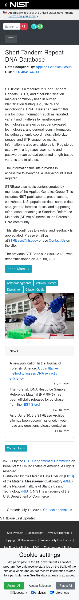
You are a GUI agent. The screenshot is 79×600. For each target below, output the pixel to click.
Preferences (61, 592)
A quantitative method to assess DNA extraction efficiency (34, 373)
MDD (69, 476)
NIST (26, 491)
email (63, 509)
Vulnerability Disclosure (55, 540)
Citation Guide (34, 289)
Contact (49, 509)
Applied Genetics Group (54, 66)
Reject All (65, 585)
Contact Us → (16, 448)
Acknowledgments (19, 283)
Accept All (13, 585)
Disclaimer (14, 289)
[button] (10, 316)
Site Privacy (15, 532)
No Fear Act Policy (16, 547)
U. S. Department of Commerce (47, 460)
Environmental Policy (58, 547)
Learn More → (18, 268)
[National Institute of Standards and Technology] (16, 5)
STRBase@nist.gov (23, 240)
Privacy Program (58, 532)
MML (68, 481)
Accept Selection (40, 585)
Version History (46, 283)
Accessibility (35, 532)
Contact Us (57, 240)
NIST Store (31, 404)
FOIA (36, 547)
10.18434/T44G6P (26, 71)
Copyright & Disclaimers (20, 540)
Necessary (20, 592)
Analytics (40, 592)
